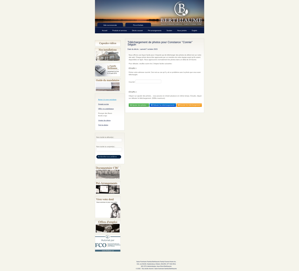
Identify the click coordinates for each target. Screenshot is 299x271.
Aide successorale (110, 25)
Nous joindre (182, 30)
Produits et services (119, 30)
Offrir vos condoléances (106, 109)
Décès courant (137, 30)
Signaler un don (103, 104)
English (194, 30)
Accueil (105, 30)
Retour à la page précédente (107, 99)
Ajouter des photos (104, 120)
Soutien (170, 30)
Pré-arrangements (155, 30)
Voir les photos (103, 125)
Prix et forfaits (138, 25)
